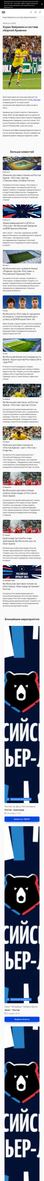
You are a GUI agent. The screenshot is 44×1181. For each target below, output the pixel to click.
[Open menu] (3, 12)
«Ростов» (36, 99)
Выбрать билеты (22, 1019)
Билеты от (22, 819)
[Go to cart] (40, 12)
